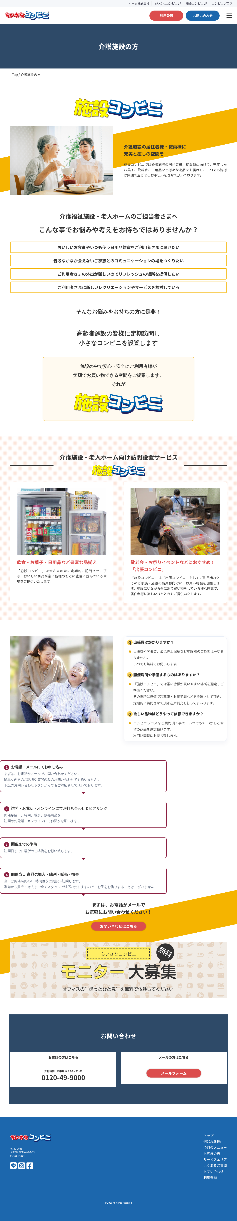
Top (15, 74)
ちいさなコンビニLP (167, 3)
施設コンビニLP (196, 3)
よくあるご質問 (215, 1165)
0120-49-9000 (63, 1077)
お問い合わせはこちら (118, 926)
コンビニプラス (222, 3)
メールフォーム (174, 1073)
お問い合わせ (213, 1171)
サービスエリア (215, 1159)
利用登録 (210, 1177)
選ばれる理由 (213, 1141)
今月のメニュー (215, 1147)
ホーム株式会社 (139, 3)
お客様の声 (211, 1153)
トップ (208, 1135)
